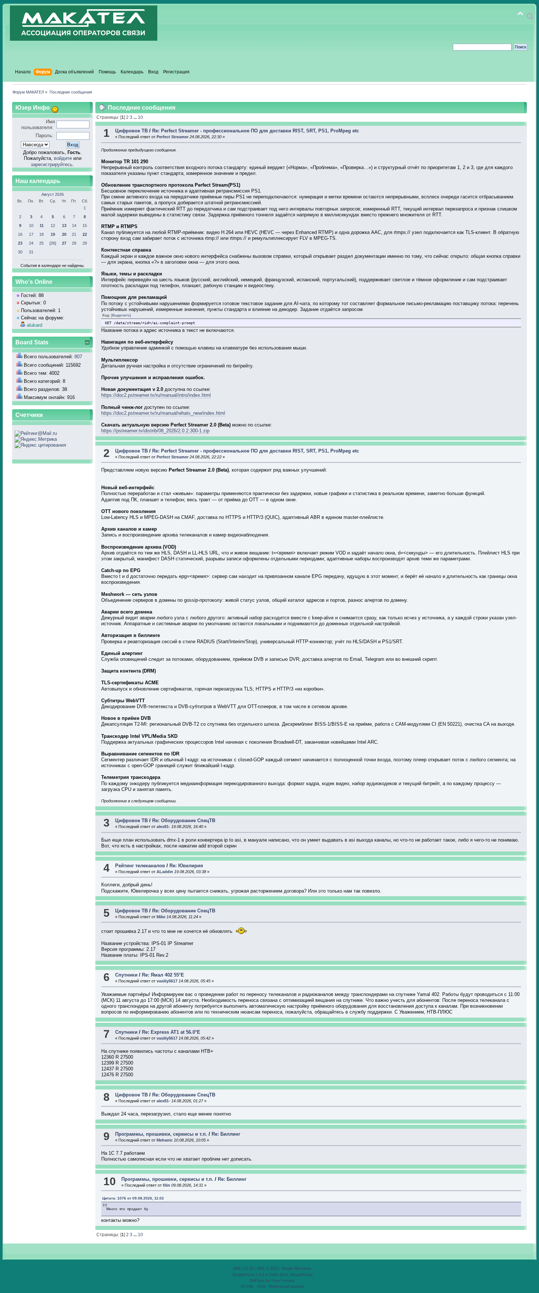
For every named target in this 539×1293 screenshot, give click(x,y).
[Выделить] (121, 315)
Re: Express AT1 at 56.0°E (171, 1032)
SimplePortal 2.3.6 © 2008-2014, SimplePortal (272, 1274)
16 (20, 234)
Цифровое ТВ (131, 130)
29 (84, 243)
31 (31, 252)
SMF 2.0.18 (243, 1268)
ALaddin (165, 871)
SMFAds (256, 1280)
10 (31, 225)
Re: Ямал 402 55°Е (163, 975)
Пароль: (45, 135)
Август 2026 (52, 194)
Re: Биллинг (226, 1134)
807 (78, 356)
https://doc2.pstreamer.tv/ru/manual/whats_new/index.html (163, 413)
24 (31, 243)
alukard (34, 325)
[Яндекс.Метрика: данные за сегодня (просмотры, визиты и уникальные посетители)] (36, 439)
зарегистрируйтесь (52, 164)
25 (41, 243)
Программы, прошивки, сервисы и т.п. (161, 1134)
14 (74, 225)
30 (20, 252)
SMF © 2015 (268, 1268)
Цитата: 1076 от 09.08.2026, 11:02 (133, 1198)
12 (53, 225)
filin (166, 1185)
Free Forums (283, 1280)
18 (41, 234)
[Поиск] (530, 16)
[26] (53, 243)
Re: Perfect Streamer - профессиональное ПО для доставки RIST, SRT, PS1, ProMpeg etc (255, 130)
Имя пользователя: (38, 124)
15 (84, 225)
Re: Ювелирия (186, 865)
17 (31, 234)
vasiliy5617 (167, 981)
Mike (161, 917)
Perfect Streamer (172, 137)
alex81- (163, 826)
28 (74, 243)
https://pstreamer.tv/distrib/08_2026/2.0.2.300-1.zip (155, 430)
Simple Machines (296, 1268)
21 (74, 234)
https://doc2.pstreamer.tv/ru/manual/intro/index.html (156, 395)
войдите (63, 158)
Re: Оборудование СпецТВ (183, 820)
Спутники (126, 975)
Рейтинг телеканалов (140, 865)
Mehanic (165, 1140)
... (135, 117)
